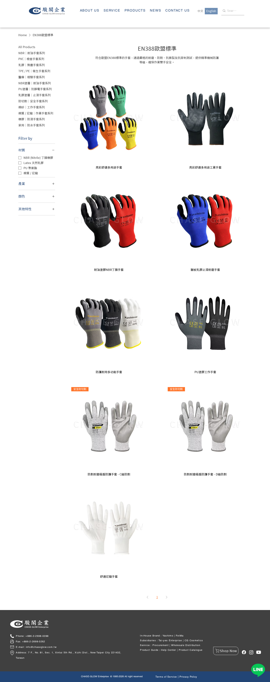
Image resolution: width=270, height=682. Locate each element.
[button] (135, 11)
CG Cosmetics (194, 640)
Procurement (160, 645)
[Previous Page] (147, 597)
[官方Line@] (258, 670)
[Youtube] (258, 652)
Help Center (168, 650)
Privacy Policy (188, 676)
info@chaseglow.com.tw (41, 647)
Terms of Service (166, 676)
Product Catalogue (190, 650)
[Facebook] (244, 652)
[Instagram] (251, 652)
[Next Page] (166, 597)
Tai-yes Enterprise (170, 640)
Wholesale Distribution (185, 645)
